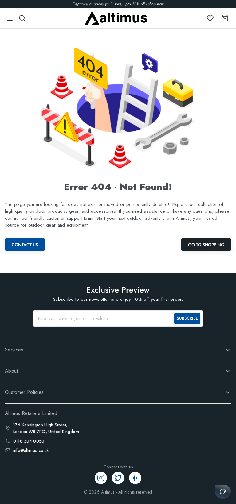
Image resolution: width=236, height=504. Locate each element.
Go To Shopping (206, 245)
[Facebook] (135, 478)
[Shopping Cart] (224, 18)
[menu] (10, 18)
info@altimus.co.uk (31, 450)
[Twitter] (118, 478)
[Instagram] (101, 478)
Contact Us (25, 245)
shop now (156, 4)
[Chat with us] (222, 491)
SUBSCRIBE (187, 318)
